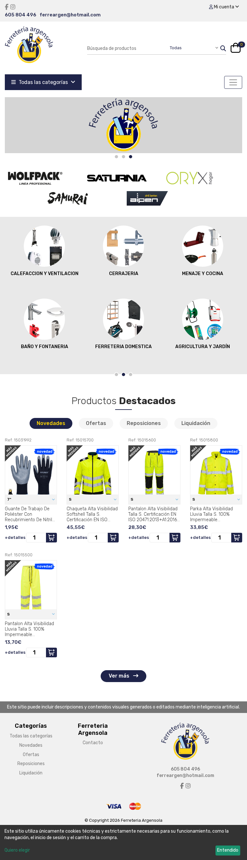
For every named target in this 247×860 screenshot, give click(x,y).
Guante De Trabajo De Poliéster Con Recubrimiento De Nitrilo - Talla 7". (30, 514)
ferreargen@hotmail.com (70, 15)
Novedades (51, 423)
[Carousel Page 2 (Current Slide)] (123, 374)
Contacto (93, 742)
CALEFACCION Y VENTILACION (44, 273)
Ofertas (96, 423)
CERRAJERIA (123, 273)
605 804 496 (20, 15)
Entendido (227, 850)
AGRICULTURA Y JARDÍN (202, 346)
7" (9, 499)
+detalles (15, 537)
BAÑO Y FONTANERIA (44, 346)
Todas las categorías (43, 82)
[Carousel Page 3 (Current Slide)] (130, 156)
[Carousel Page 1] (116, 156)
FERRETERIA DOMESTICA (123, 346)
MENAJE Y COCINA (202, 273)
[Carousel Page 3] (130, 374)
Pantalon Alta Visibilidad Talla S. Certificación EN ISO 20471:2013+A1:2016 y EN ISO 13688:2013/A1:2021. (154, 514)
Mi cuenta (224, 7)
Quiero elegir (17, 850)
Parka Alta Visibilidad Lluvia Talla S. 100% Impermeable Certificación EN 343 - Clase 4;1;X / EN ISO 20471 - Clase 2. (212, 514)
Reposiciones (144, 423)
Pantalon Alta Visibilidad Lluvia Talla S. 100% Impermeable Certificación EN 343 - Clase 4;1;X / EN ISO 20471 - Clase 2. (29, 629)
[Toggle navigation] (233, 82)
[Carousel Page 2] (123, 156)
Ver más (120, 676)
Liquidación (195, 423)
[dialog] (123, 842)
